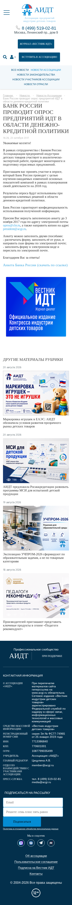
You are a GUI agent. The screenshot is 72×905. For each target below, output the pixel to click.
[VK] (31, 843)
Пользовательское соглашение (36, 861)
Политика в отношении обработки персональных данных (30, 829)
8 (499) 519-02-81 (39, 28)
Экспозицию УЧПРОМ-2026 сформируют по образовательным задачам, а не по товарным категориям (34, 558)
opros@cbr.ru (11, 225)
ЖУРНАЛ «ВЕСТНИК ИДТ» (36, 43)
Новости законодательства (36, 74)
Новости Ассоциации (46, 70)
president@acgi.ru (14, 229)
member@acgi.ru (43, 765)
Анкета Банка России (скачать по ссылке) (35, 265)
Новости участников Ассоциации (36, 79)
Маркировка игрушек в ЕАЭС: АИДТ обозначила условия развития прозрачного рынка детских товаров (32, 423)
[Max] (21, 843)
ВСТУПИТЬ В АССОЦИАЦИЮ (39, 56)
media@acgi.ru (41, 782)
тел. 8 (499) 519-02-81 (46, 779)
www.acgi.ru (39, 692)
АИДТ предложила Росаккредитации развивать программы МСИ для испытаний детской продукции (35, 490)
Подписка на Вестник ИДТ (36, 867)
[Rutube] (51, 843)
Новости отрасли (36, 84)
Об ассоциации (36, 855)
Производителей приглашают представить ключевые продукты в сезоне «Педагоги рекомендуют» (32, 625)
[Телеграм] (41, 843)
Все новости (20, 70)
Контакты (36, 873)
